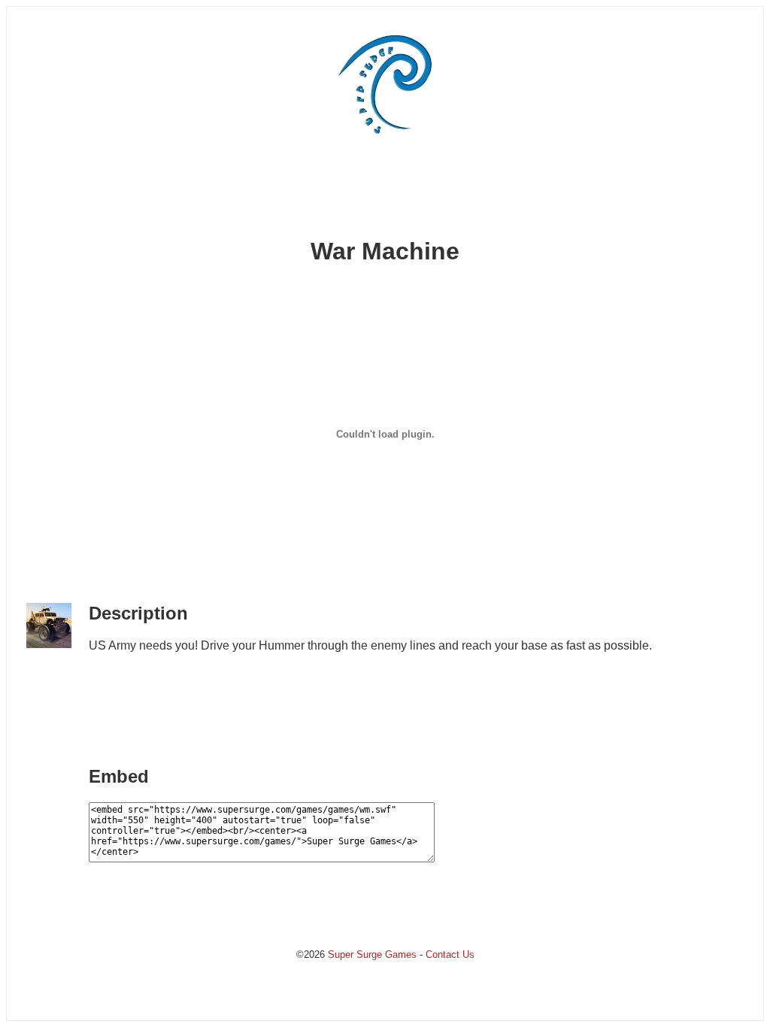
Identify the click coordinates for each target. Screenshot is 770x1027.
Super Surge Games (372, 954)
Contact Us (450, 954)
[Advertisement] (385, 190)
